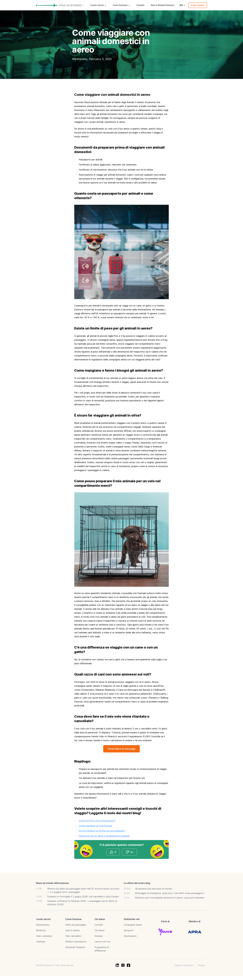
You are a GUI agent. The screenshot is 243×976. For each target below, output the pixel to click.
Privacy (201, 965)
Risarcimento (42, 924)
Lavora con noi (102, 941)
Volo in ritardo (72, 930)
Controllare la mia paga (121, 748)
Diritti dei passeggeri (75, 924)
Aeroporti (128, 930)
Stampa (98, 936)
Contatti (140, 5)
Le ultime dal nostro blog (137, 883)
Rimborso (41, 930)
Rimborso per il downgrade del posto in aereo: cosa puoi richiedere (169, 897)
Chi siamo (99, 930)
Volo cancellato (73, 936)
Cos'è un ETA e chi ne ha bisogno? (97, 820)
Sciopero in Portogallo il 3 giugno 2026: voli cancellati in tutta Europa (83, 896)
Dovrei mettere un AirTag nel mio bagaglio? (102, 830)
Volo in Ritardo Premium (162, 5)
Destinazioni (130, 936)
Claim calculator (44, 936)
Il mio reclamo (197, 5)
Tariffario (40, 941)
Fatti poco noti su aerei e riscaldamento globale (104, 835)
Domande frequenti (75, 947)
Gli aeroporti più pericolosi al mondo (153, 888)
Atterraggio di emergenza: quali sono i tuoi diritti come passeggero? (169, 893)
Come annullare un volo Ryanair (95, 825)
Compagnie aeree (133, 924)
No (131, 852)
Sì (115, 852)
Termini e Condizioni (183, 965)
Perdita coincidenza (75, 941)
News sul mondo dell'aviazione (52, 883)
